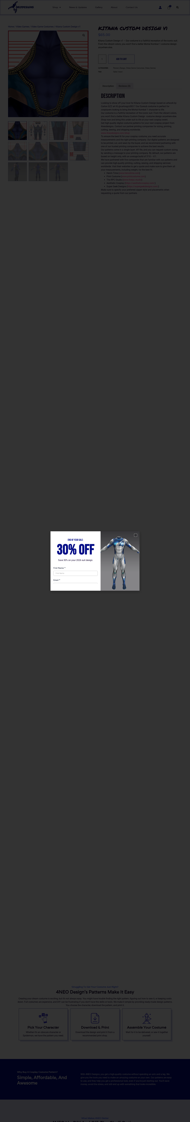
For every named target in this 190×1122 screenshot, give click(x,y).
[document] (95, 561)
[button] (136, 535)
